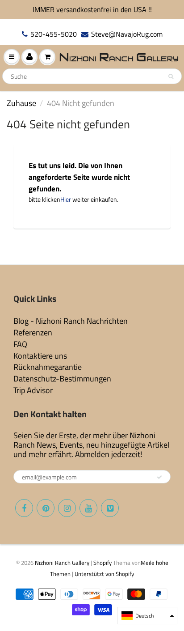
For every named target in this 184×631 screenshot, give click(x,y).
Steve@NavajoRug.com (127, 34)
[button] (147, 615)
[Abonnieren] (159, 477)
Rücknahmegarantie (47, 367)
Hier (65, 199)
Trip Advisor (33, 390)
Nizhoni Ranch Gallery (62, 562)
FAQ (20, 344)
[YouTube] (88, 508)
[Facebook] (24, 508)
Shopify (102, 562)
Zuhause (21, 103)
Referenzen (32, 332)
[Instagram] (67, 508)
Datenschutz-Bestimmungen (62, 379)
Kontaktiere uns (40, 356)
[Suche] (171, 76)
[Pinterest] (45, 508)
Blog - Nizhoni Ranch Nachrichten (70, 321)
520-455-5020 (53, 34)
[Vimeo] (110, 508)
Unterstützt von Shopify (104, 573)
